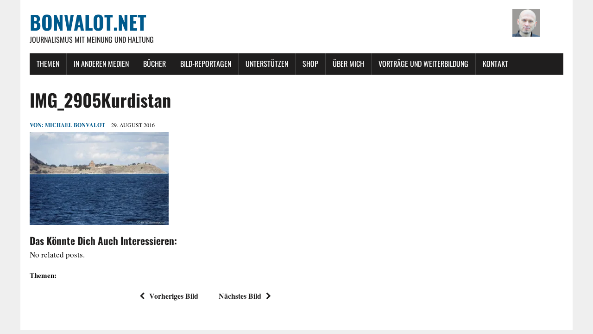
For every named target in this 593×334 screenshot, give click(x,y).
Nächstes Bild (240, 295)
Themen (48, 63)
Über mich (348, 63)
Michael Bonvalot (75, 125)
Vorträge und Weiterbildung (423, 63)
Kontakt (495, 63)
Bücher (154, 63)
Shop (310, 63)
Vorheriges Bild (173, 295)
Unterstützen (267, 63)
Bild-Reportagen (205, 63)
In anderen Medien (101, 63)
